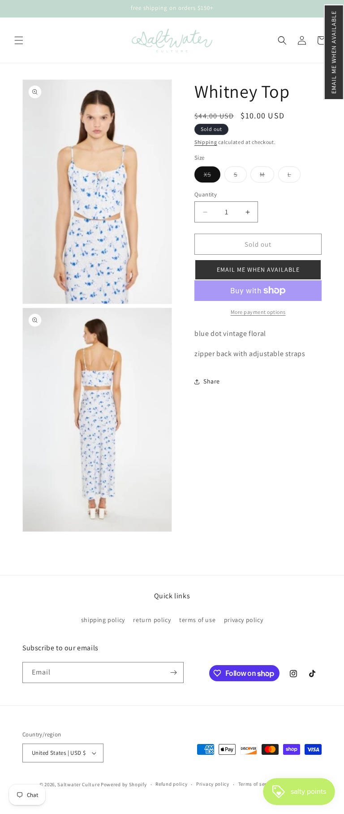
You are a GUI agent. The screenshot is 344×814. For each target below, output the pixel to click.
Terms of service (257, 784)
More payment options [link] (258, 312)
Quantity (205, 194)
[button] (334, 52)
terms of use (197, 620)
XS (212, 176)
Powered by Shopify (124, 784)
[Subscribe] (173, 672)
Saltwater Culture (78, 784)
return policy (152, 620)
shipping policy (103, 620)
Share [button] (211, 381)
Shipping (205, 142)
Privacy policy (212, 784)
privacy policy (243, 620)
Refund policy (171, 784)
